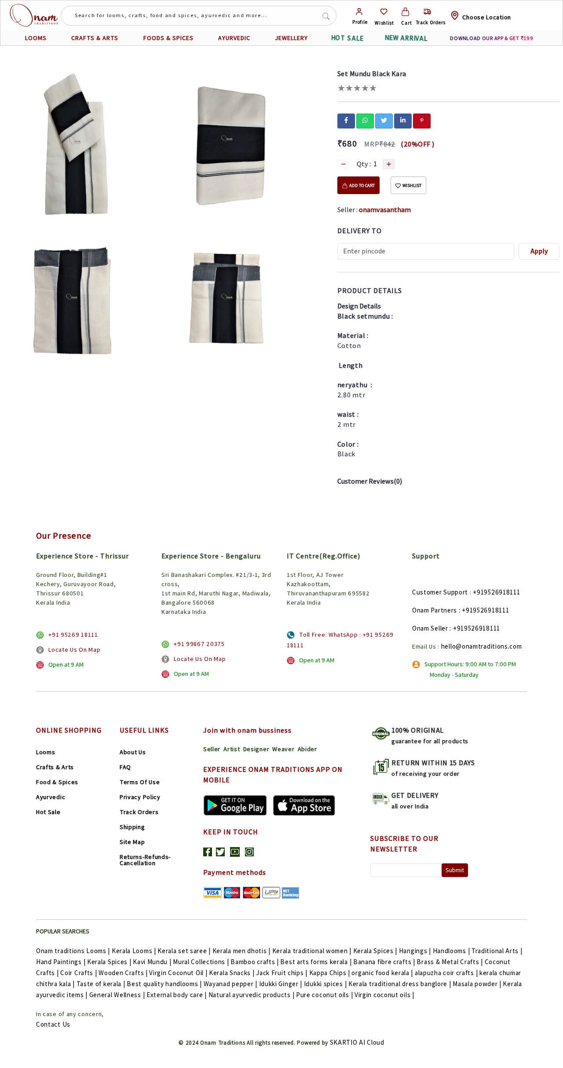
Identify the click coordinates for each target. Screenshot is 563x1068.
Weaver (283, 749)
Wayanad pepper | (230, 984)
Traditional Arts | (497, 951)
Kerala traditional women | (311, 951)
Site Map (132, 842)
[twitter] (384, 120)
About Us (133, 752)
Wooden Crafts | (123, 973)
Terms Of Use (140, 782)
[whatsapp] (365, 120)
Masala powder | (477, 984)
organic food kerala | (382, 973)
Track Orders (139, 812)
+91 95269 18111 (73, 635)
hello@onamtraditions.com (481, 646)
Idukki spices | (325, 984)
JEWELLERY (291, 38)
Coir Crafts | (78, 973)
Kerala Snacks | (232, 973)
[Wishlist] (384, 11)
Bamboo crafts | (254, 962)
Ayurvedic (50, 797)
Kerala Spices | (375, 951)
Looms (45, 752)
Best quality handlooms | (164, 984)
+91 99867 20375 (199, 644)
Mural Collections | (201, 962)
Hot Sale (48, 812)
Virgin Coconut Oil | (178, 973)
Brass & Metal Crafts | (450, 962)
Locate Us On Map (74, 649)
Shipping (132, 827)
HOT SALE (347, 38)
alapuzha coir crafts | (446, 973)
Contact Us (53, 1024)
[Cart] (405, 11)
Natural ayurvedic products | (251, 995)
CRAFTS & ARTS (94, 38)
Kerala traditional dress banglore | (399, 984)
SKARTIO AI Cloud (357, 1042)
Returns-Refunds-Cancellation (145, 860)
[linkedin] (403, 120)
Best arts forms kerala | (315, 962)
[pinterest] (422, 120)
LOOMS (36, 38)
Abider (307, 749)
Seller (211, 749)
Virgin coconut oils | (384, 995)
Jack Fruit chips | (281, 973)
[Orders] (427, 11)
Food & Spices (57, 782)
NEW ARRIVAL (406, 38)
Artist (231, 749)
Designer (256, 749)
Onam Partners (434, 610)
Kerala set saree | (184, 951)
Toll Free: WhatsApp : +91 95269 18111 (340, 640)
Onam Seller (430, 628)
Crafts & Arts (55, 767)
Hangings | (415, 951)
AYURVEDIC (234, 38)
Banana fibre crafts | (384, 962)
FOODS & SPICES (168, 38)
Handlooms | (451, 951)
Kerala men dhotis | (241, 951)
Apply (539, 251)
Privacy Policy (140, 797)
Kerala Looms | (134, 951)
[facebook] (346, 120)
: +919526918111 (484, 610)
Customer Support (440, 592)
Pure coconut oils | (324, 995)
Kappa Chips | (329, 973)
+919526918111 (496, 592)
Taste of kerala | (101, 984)
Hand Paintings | (60, 962)
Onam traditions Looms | (73, 951)
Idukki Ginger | (281, 984)
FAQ (125, 767)
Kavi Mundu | (152, 962)
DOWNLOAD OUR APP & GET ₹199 (491, 38)
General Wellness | (117, 995)
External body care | (176, 995)
